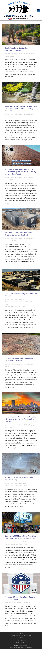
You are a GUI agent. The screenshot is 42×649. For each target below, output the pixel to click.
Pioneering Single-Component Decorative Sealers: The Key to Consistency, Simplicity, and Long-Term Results (20, 172)
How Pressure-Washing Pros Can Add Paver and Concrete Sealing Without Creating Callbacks (21, 109)
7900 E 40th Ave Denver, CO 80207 (21, 641)
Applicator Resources (11, 53)
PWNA (25, 542)
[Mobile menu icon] (38, 10)
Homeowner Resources (19, 302)
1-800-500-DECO (23, 645)
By (29, 53)
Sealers (25, 483)
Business (19, 53)
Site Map (12, 647)
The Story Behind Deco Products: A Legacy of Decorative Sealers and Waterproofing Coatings (20, 419)
